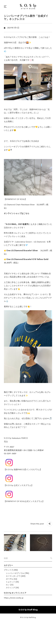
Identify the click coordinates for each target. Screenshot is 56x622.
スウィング (10, 587)
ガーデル (9, 579)
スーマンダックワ (13, 576)
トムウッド (10, 582)
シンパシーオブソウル (15, 573)
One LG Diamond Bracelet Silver (22, 250)
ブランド (7, 570)
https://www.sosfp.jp (13, 597)
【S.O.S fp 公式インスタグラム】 (18, 485)
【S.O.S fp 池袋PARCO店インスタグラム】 (23, 469)
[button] (6, 6)
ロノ (8, 585)
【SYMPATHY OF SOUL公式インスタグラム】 (24, 501)
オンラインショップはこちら (16, 213)
